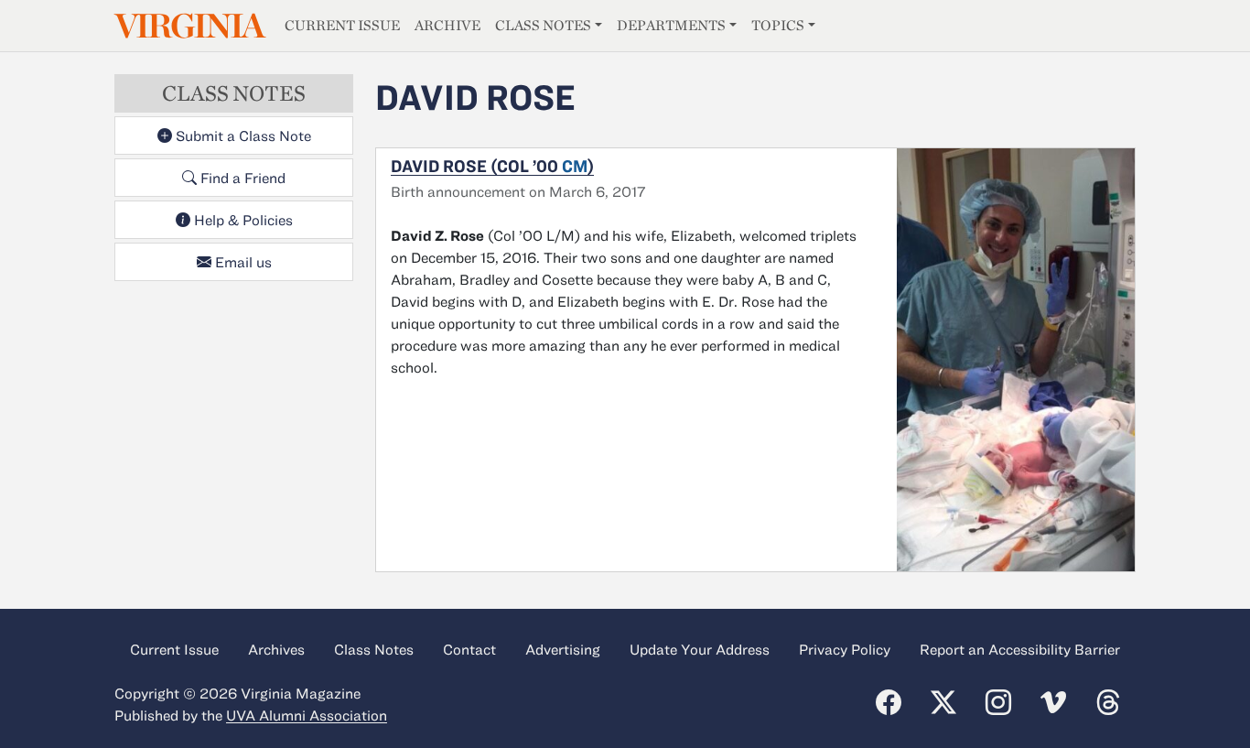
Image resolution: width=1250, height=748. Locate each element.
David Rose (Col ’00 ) (492, 166)
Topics (777, 25)
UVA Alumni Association (306, 715)
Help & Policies (241, 219)
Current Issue (342, 25)
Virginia (188, 26)
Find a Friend (241, 177)
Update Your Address (700, 649)
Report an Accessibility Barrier (1020, 649)
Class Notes (543, 25)
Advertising (562, 649)
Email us (241, 262)
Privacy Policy (844, 649)
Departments (671, 25)
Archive (447, 25)
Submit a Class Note (241, 135)
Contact (469, 649)
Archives (276, 649)
